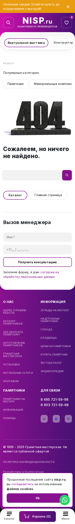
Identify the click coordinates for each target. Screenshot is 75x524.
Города (46, 329)
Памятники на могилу (14, 400)
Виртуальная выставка (26, 42)
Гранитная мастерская (12, 355)
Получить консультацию (37, 262)
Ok (38, 498)
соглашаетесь (22, 484)
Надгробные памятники (50, 319)
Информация (13, 410)
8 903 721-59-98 (55, 405)
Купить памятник (54, 354)
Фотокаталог (51, 363)
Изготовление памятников (14, 344)
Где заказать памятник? (13, 333)
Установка (11, 364)
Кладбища (49, 338)
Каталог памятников (12, 322)
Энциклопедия (52, 371)
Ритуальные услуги (18, 373)
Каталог (15, 195)
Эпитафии (11, 381)
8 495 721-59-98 (55, 399)
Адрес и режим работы (14, 311)
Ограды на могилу (55, 310)
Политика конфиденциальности (29, 462)
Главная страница (48, 195)
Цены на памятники (56, 346)
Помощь (9, 418)
